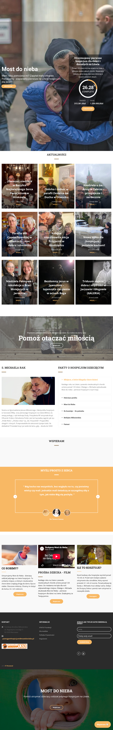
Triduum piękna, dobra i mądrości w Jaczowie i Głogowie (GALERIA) (93, 287)
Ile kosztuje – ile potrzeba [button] (74, 411)
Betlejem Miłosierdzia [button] (72, 417)
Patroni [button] (67, 424)
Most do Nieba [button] (69, 404)
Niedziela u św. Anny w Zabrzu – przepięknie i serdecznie (93, 191)
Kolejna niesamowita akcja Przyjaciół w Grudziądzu (56, 239)
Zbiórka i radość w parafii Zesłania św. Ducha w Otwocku (56, 193)
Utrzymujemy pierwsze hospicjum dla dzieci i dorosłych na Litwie (88, 61)
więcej (18, 204)
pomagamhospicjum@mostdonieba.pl (18, 639)
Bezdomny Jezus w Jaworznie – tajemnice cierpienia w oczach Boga (56, 287)
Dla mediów (43, 631)
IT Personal (9, 666)
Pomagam (93, 596)
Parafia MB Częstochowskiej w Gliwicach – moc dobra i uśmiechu (19, 239)
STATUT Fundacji (45, 627)
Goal (92, 101)
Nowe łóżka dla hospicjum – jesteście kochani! (93, 241)
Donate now (88, 109)
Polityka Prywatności (46, 635)
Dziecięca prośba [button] (70, 398)
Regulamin (43, 639)
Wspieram (8, 86)
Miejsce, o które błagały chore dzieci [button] (81, 379)
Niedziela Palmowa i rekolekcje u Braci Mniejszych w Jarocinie (19, 287)
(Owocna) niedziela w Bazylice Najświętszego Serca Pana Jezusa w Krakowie (19, 189)
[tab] (84, 379)
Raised (83, 101)
